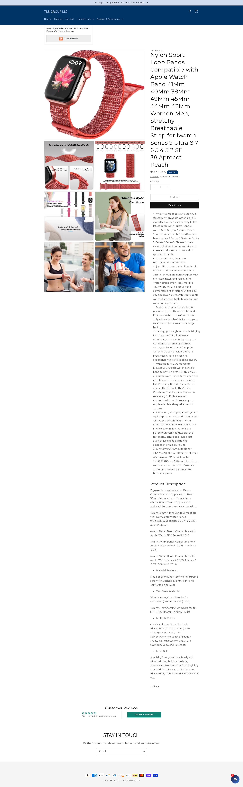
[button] (85, 19)
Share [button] (157, 686)
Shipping (154, 176)
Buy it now (174, 205)
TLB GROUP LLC (116, 781)
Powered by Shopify (131, 781)
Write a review (144, 714)
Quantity (154, 181)
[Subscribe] (143, 751)
